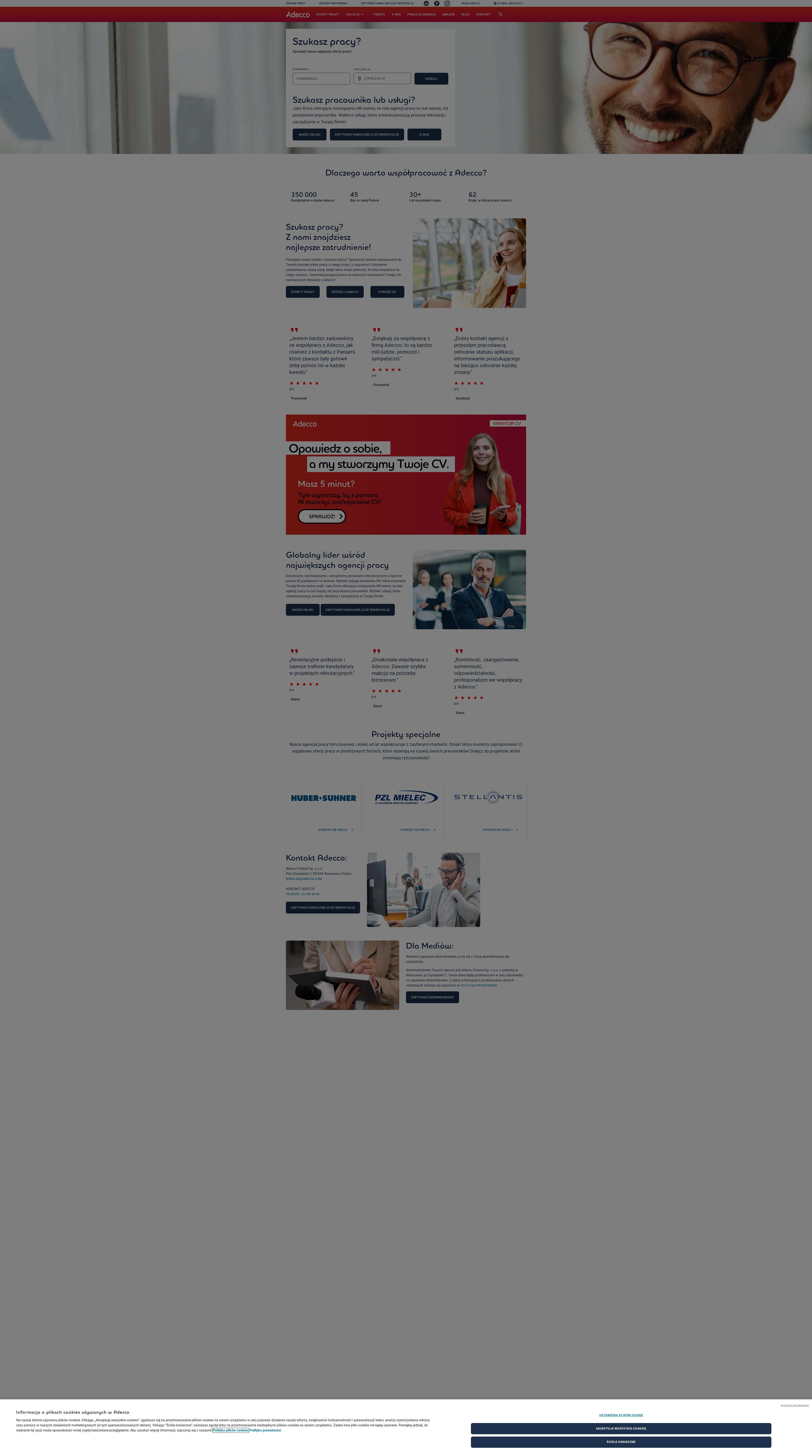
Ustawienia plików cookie (621, 1415)
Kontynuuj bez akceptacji (795, 1405)
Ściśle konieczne (621, 1442)
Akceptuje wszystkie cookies (621, 1428)
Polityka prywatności (265, 1430)
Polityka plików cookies (230, 1430)
